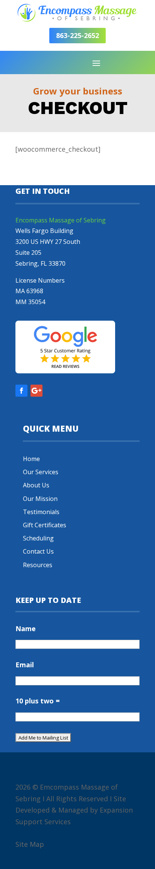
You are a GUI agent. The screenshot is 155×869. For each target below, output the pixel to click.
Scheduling (38, 538)
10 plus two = (37, 700)
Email (24, 664)
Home (31, 459)
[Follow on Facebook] (21, 391)
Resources (37, 565)
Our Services (40, 472)
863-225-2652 (77, 35)
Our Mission (40, 499)
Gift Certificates (44, 525)
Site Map (29, 844)
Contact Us (38, 551)
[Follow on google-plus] (36, 391)
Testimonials (41, 512)
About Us (36, 485)
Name (25, 628)
